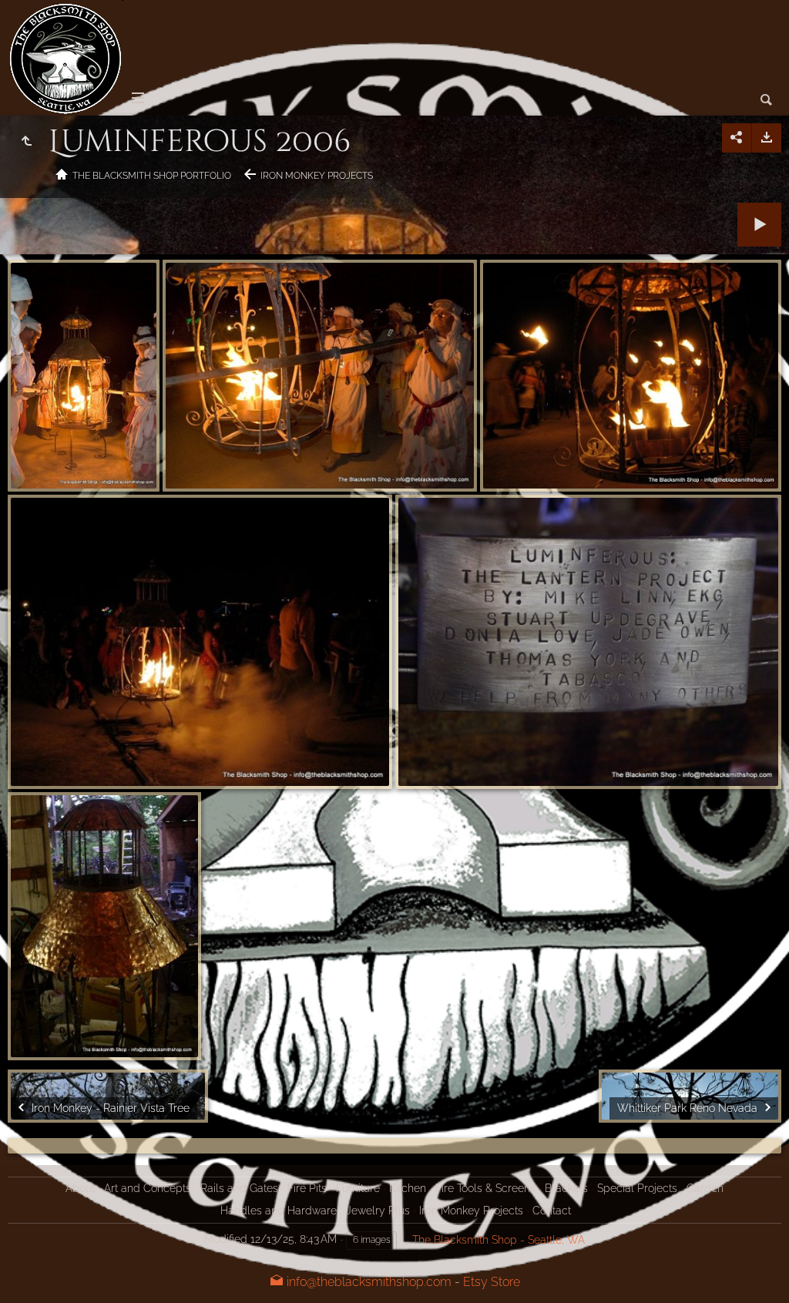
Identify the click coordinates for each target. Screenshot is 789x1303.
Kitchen (407, 1188)
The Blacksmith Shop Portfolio (151, 175)
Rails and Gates (239, 1188)
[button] (30, 1272)
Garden (705, 1188)
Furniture (358, 1188)
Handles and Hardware (278, 1210)
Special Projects (637, 1188)
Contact (551, 1210)
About (80, 1188)
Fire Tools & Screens (485, 1188)
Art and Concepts (147, 1188)
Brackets (566, 1188)
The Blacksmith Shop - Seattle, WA (498, 1240)
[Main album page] (65, 58)
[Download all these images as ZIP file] (766, 138)
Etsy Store (491, 1281)
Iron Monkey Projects (316, 175)
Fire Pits (307, 1188)
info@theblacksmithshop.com (368, 1281)
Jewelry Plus (378, 1210)
